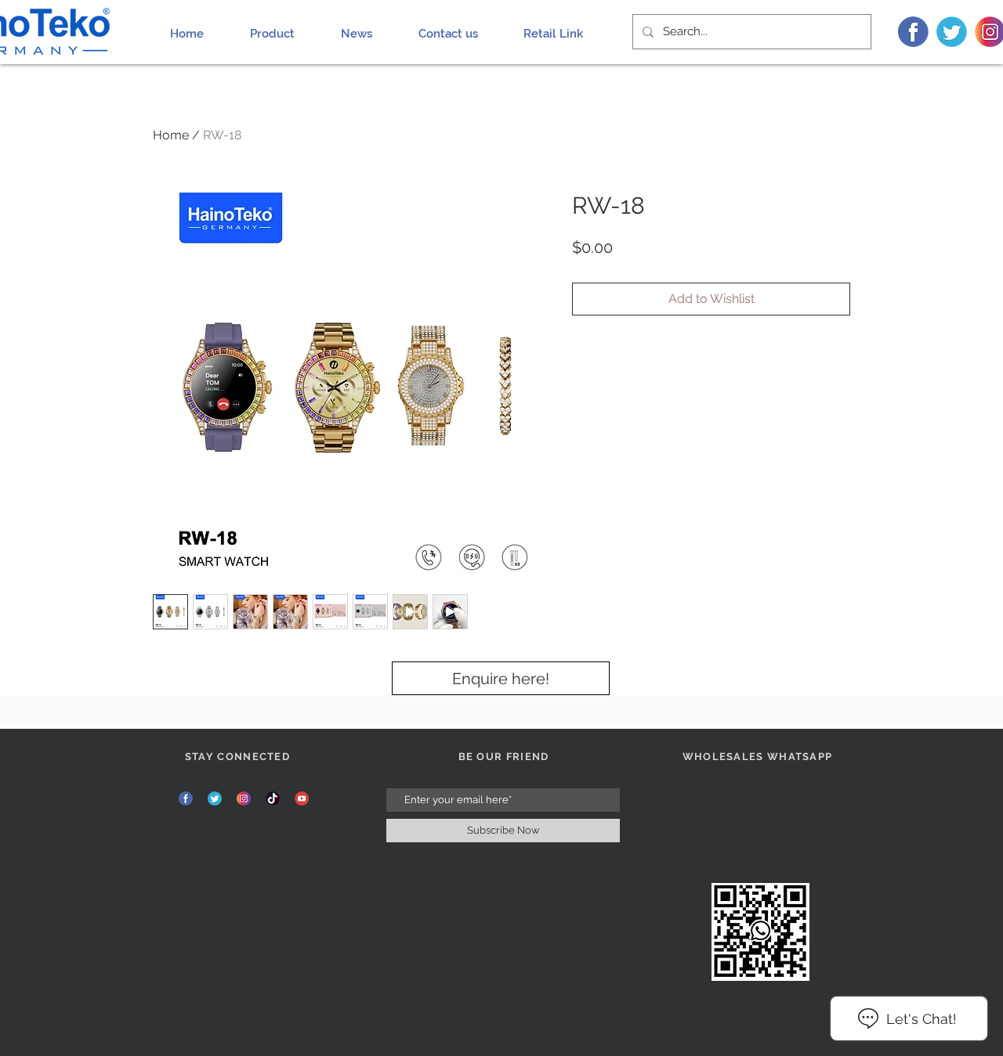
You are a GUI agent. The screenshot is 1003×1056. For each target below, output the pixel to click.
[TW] (951, 31)
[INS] (244, 798)
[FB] (913, 31)
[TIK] (273, 798)
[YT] (302, 798)
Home (171, 135)
